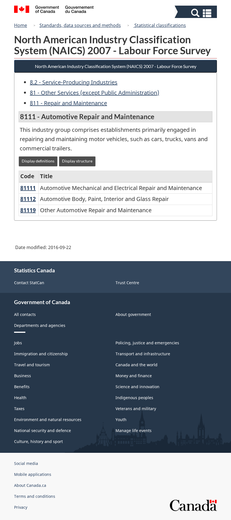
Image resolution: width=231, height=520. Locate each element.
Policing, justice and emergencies (147, 342)
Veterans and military (135, 408)
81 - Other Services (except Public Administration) (94, 92)
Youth (120, 419)
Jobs (18, 342)
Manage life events (133, 430)
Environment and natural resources (47, 419)
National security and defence (42, 430)
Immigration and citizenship (41, 353)
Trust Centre (127, 282)
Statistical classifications (159, 25)
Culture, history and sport (38, 441)
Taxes (19, 408)
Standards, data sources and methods (80, 25)
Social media (26, 463)
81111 (28, 188)
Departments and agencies (39, 325)
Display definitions (38, 161)
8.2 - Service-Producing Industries (73, 82)
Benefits (22, 386)
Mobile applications (32, 474)
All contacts (25, 314)
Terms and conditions (34, 496)
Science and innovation (137, 386)
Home (20, 25)
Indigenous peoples (134, 397)
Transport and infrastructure (142, 353)
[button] (196, 13)
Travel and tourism (32, 364)
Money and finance (133, 375)
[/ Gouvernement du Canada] (54, 10)
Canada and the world (136, 364)
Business (22, 375)
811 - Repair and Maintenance (68, 103)
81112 (28, 199)
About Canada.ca (30, 485)
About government (133, 314)
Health (20, 397)
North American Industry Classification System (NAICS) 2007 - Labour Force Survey (115, 66)
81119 (28, 210)
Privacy (20, 507)
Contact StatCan (29, 282)
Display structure (77, 161)
